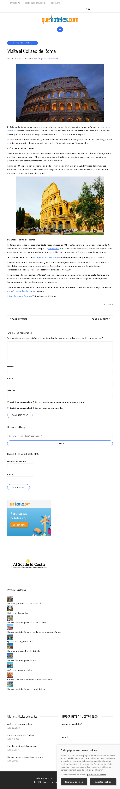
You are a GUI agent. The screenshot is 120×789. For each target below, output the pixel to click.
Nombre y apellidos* (17, 461)
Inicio (9, 296)
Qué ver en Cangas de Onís (20, 641)
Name (10, 366)
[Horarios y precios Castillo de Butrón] (10, 598)
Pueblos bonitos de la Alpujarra (22, 746)
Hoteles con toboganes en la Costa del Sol (27, 622)
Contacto (55, 3)
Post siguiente (100, 319)
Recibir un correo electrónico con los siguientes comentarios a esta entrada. (47, 402)
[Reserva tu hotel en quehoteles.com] (29, 518)
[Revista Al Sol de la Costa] (29, 564)
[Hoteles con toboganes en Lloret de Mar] (10, 684)
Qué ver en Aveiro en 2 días (19, 670)
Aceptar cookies (103, 782)
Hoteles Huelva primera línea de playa (25, 757)
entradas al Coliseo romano (45, 257)
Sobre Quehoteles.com (35, 3)
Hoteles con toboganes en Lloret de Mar (26, 689)
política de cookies (96, 774)
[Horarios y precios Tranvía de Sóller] (10, 646)
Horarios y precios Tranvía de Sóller (24, 651)
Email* (10, 474)
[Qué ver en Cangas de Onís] (10, 636)
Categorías (15, 3)
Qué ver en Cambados (17, 613)
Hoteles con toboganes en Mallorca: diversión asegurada (34, 632)
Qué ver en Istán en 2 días (19, 724)
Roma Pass (53, 248)
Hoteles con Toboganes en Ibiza (22, 660)
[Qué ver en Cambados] (10, 608)
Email (10, 378)
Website (11, 390)
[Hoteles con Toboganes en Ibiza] (10, 655)
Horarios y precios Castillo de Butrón (24, 603)
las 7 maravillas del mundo (22, 291)
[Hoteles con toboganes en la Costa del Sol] (10, 617)
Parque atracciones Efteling (20, 735)
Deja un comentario (48, 58)
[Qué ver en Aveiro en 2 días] (10, 665)
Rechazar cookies (74, 782)
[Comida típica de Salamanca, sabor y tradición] (10, 674)
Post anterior (20, 319)
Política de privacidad (44, 778)
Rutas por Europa (22, 43)
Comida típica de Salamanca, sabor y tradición (29, 679)
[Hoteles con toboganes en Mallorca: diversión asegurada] (10, 627)
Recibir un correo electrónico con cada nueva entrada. (36, 408)
